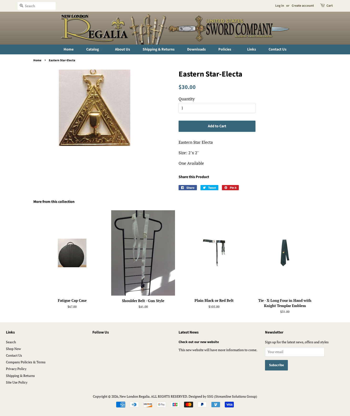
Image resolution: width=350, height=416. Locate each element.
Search (11, 342)
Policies (225, 49)
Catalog (93, 49)
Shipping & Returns (159, 49)
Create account (303, 5)
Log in (279, 5)
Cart (329, 5)
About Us (122, 49)
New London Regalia (135, 396)
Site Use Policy (16, 382)
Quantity (187, 99)
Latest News (189, 332)
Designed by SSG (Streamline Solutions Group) (223, 396)
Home (69, 49)
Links (251, 49)
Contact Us (277, 49)
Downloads (196, 49)
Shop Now (13, 348)
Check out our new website (199, 341)
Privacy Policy (16, 368)
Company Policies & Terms (25, 362)
